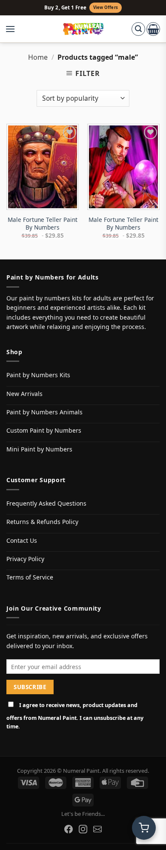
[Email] (97, 829)
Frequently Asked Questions (46, 503)
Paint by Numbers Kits (38, 375)
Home (38, 57)
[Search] (138, 29)
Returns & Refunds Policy (42, 522)
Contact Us (21, 540)
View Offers (105, 7)
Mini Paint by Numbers (39, 449)
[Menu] (14, 29)
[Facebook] (68, 829)
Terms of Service (29, 577)
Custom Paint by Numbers (43, 430)
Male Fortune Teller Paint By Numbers (42, 223)
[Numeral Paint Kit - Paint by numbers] (83, 29)
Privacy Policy (25, 559)
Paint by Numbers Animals (44, 412)
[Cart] (153, 29)
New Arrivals (24, 394)
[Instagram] (83, 829)
